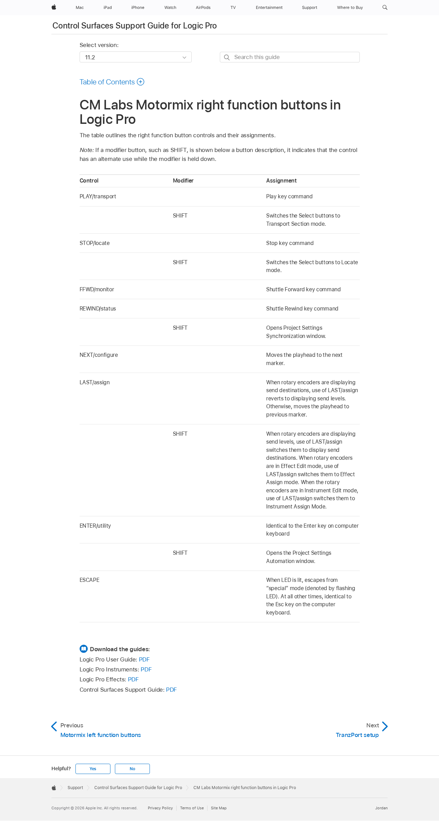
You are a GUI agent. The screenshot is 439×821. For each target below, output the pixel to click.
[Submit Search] (227, 57)
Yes (93, 768)
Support (75, 787)
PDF (144, 659)
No (132, 768)
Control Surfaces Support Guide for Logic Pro (134, 26)
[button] (385, 7)
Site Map (219, 808)
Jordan (381, 808)
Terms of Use (192, 808)
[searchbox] (290, 57)
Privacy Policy (160, 808)
